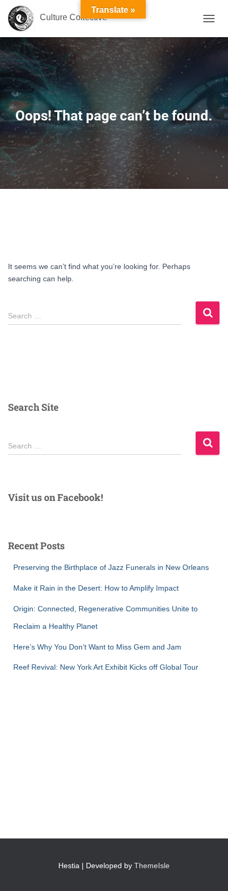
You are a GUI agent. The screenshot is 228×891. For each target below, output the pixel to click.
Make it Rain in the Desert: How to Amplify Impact (96, 588)
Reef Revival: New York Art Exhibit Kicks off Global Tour (105, 667)
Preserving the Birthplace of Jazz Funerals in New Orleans (111, 567)
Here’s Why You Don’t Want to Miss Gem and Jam (97, 647)
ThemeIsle (152, 865)
